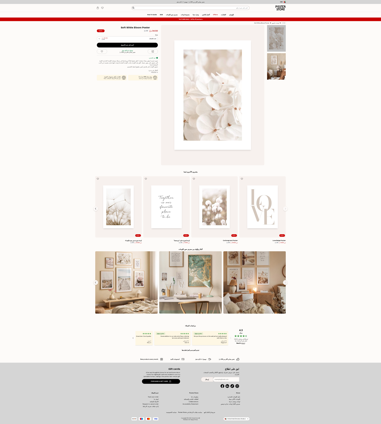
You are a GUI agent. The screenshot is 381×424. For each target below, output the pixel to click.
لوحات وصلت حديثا (234, 401)
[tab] (102, 8)
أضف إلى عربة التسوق (127, 45)
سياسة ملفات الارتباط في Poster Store (190, 412)
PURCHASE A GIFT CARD (159, 381)
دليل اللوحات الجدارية (234, 397)
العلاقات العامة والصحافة (191, 399)
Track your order (153, 397)
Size (156, 35)
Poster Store (195, 418)
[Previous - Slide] (285, 208)
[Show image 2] (276, 66)
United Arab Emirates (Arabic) (236, 419)
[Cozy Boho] (254, 282)
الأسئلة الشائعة (154, 401)
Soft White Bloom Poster (261, 23)
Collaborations (193, 401)
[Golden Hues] (190, 282)
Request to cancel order (151, 404)
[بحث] (133, 8)
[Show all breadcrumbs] (283, 23)
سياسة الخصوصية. (171, 412)
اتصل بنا (156, 399)
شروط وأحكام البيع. (209, 412)
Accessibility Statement (190, 404)
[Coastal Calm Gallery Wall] (126, 282)
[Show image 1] (276, 38)
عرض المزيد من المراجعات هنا (190, 350)
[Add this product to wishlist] (102, 51)
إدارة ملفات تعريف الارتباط (151, 406)
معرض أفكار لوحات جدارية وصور (230, 404)
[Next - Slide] (95, 208)
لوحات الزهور (275, 23)
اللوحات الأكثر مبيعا (234, 399)
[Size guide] (153, 51)
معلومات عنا (194, 397)
